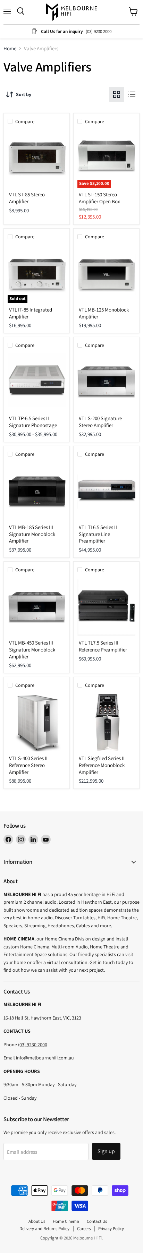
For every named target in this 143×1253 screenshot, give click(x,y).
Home (9, 48)
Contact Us (97, 1221)
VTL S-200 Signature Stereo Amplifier (100, 421)
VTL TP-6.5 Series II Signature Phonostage (33, 421)
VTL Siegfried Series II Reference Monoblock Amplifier (102, 765)
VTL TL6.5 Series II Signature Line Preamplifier (98, 534)
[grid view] (116, 94)
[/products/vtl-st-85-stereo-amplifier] (37, 159)
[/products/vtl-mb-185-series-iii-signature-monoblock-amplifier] (37, 491)
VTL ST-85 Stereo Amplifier (27, 198)
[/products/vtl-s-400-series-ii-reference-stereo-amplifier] (37, 722)
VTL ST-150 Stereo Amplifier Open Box (99, 198)
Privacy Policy (111, 1228)
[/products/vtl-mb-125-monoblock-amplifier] (106, 274)
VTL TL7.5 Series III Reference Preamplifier (103, 646)
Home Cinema (66, 1221)
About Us (36, 1221)
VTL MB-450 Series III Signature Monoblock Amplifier (32, 649)
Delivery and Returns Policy (44, 1228)
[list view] (132, 94)
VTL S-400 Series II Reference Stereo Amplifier (28, 765)
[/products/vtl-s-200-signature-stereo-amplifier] (106, 382)
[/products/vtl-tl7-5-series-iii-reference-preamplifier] (106, 607)
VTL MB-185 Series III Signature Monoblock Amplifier (32, 534)
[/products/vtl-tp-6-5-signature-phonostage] (37, 382)
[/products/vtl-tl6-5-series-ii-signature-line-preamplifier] (106, 491)
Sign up (106, 1151)
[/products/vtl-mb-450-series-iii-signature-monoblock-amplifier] (37, 607)
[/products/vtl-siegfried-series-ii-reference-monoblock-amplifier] (106, 722)
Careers (84, 1228)
